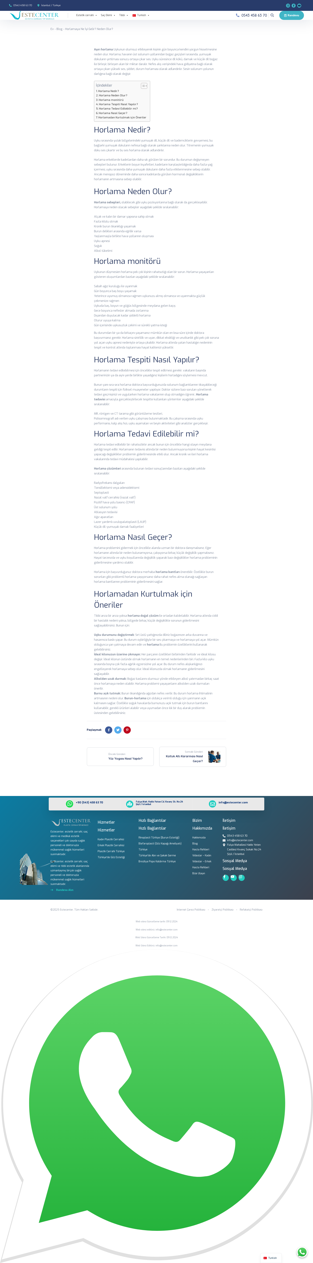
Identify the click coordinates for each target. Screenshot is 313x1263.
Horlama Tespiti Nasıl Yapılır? (118, 104)
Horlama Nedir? (108, 91)
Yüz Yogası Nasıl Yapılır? (125, 758)
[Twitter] (118, 730)
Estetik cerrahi (85, 15)
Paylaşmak (94, 730)
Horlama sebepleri (107, 202)
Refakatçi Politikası (251, 909)
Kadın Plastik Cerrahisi (111, 839)
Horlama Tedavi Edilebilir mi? (118, 108)
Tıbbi (122, 15)
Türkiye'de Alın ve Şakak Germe (157, 855)
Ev (52, 29)
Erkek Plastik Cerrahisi (111, 845)
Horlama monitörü (111, 100)
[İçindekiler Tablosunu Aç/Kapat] (142, 86)
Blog (59, 29)
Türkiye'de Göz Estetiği (111, 857)
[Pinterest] (127, 730)
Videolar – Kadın (201, 855)
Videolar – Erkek (201, 861)
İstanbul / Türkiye (51, 5)
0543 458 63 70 (22, 5)
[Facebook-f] (226, 878)
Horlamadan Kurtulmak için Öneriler (122, 117)
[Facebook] (294, 6)
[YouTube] (299, 6)
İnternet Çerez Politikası (191, 909)
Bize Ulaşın (198, 873)
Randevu (293, 15)
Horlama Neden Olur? (113, 95)
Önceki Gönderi (116, 754)
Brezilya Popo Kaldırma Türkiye (157, 861)
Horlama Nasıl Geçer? (113, 113)
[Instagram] (288, 6)
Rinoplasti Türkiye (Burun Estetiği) (159, 837)
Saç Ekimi (106, 15)
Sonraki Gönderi (194, 751)
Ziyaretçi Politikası (222, 909)
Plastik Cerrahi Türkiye (111, 851)
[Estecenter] (34, 15)
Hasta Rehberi (200, 849)
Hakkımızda (199, 837)
